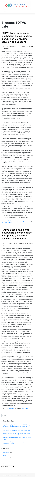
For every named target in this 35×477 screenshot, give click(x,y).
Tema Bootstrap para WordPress (20, 475)
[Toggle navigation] (5, 11)
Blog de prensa (8, 475)
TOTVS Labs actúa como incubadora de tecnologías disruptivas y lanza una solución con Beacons (16, 37)
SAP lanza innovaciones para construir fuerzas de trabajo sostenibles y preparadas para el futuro (16, 434)
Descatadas (11, 408)
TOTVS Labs (8, 222)
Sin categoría (6, 452)
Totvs (2, 222)
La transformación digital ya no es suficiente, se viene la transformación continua (16, 442)
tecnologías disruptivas (25, 221)
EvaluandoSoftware (23, 46)
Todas (10, 221)
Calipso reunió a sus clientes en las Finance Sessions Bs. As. (17, 430)
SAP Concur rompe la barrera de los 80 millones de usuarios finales (17, 438)
